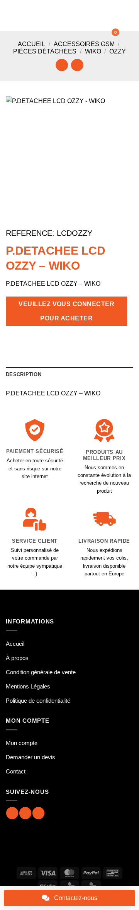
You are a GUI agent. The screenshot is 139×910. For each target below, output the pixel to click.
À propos (17, 658)
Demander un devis (30, 757)
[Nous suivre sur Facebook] (12, 813)
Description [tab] (23, 374)
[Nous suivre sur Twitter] (38, 813)
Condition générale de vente (41, 672)
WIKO (93, 51)
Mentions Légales (28, 686)
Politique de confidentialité (38, 700)
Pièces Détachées (44, 51)
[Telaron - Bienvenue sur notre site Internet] (65, 15)
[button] (10, 15)
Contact (15, 771)
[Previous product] (77, 65)
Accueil (31, 44)
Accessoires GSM (84, 44)
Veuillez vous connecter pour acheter (66, 311)
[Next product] (62, 65)
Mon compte (21, 743)
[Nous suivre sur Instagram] (25, 813)
